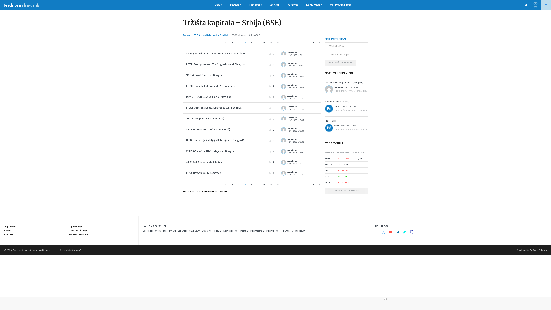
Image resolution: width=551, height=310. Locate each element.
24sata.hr (206, 231)
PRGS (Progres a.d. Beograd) (203, 173)
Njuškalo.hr (194, 231)
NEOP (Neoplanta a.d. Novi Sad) (205, 119)
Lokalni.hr (182, 231)
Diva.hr (172, 231)
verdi (336, 126)
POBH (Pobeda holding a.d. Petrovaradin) (211, 86)
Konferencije (314, 5)
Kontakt (8, 234)
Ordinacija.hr (161, 231)
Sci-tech (275, 5)
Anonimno (292, 53)
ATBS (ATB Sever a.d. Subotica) (204, 162)
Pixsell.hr (217, 231)
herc (336, 106)
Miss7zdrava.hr (283, 231)
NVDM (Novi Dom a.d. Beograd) (205, 75)
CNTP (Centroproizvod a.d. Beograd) (208, 130)
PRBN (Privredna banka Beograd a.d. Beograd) (214, 108)
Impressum (10, 226)
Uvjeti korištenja (78, 230)
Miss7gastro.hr (257, 231)
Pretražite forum (340, 62)
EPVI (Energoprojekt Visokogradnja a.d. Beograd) (216, 64)
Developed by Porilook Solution (532, 250)
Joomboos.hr (298, 231)
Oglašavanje (75, 226)
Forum (186, 35)
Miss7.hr (270, 231)
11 (278, 42)
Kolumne (292, 5)
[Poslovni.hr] (21, 5)
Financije (235, 5)
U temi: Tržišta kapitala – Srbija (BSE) (350, 91)
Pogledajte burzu (347, 190)
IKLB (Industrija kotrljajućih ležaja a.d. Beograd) (215, 140)
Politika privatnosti (79, 234)
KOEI (327, 158)
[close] (385, 299)
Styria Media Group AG (70, 250)
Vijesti (218, 5)
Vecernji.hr (148, 231)
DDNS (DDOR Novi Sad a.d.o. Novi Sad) (209, 97)
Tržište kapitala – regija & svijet (211, 35)
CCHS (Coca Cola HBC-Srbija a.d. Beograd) (211, 151)
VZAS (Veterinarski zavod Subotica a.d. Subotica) (215, 54)
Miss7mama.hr (241, 231)
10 (271, 42)
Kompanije (255, 5)
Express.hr (228, 231)
